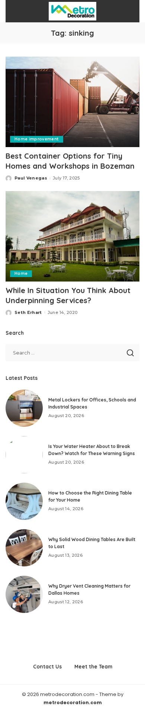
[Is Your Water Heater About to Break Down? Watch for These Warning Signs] (24, 454)
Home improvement (36, 139)
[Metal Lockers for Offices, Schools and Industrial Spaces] (24, 408)
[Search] (129, 11)
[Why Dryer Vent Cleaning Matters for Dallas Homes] (24, 594)
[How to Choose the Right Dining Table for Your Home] (24, 501)
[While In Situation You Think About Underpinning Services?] (72, 236)
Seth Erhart (28, 312)
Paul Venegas (30, 178)
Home (21, 273)
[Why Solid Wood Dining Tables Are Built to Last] (24, 547)
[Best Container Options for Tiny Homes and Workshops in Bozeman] (72, 102)
